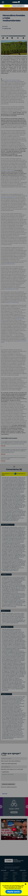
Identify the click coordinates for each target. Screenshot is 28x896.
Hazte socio (13, 891)
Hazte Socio (7, 5)
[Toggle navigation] (3, 2)
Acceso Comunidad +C (18, 5)
